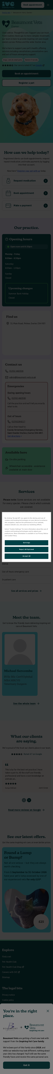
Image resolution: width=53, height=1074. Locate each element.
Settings (26, 543)
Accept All (26, 556)
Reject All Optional (26, 549)
